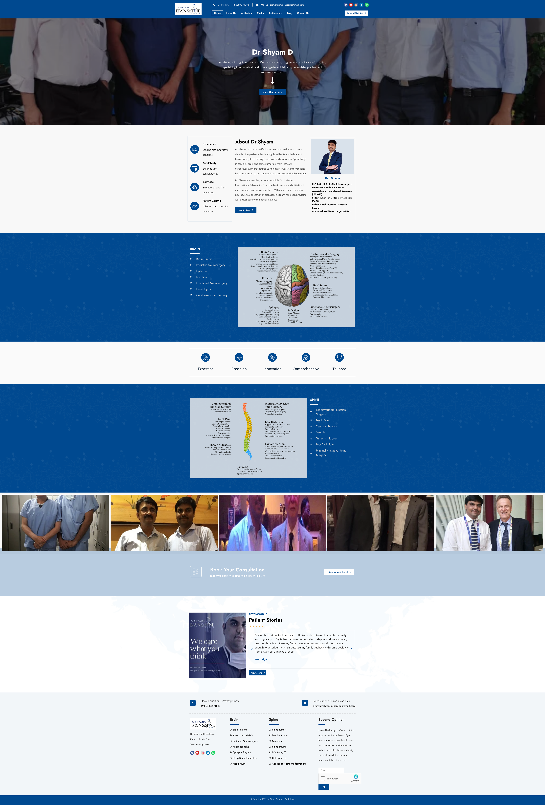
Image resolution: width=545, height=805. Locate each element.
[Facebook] (346, 5)
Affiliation (246, 13)
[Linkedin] (361, 5)
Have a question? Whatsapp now (220, 701)
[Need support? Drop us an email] (305, 703)
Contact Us (303, 13)
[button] (252, 649)
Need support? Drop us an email (332, 701)
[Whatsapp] (367, 5)
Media (260, 13)
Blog (289, 13)
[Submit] (323, 787)
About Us (231, 13)
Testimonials (275, 13)
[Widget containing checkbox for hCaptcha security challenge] (339, 778)
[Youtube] (351, 5)
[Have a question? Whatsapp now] (193, 703)
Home (217, 13)
